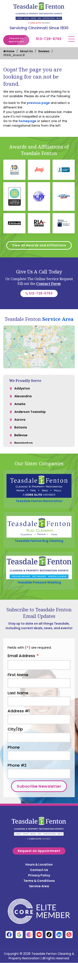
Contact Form (48, 283)
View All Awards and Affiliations (39, 245)
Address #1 (19, 711)
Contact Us (39, 870)
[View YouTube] (39, 934)
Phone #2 (17, 765)
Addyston (22, 388)
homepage (27, 121)
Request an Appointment (16, 40)
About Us (26, 51)
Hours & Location (39, 864)
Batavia (20, 427)
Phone (14, 747)
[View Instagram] (29, 934)
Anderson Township (30, 412)
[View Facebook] (9, 934)
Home (10, 51)
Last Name (18, 693)
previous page (38, 103)
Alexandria (23, 396)
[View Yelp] (69, 934)
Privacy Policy (39, 875)
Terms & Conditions (39, 881)
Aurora (19, 419)
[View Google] (19, 934)
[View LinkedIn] (59, 934)
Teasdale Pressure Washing (39, 582)
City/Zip (15, 729)
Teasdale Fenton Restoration (39, 501)
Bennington (23, 443)
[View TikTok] (49, 934)
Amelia (19, 404)
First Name (18, 674)
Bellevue (21, 435)
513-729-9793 (49, 38)
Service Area (57, 319)
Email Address (23, 656)
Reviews (43, 51)
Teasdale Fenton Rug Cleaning (39, 541)
